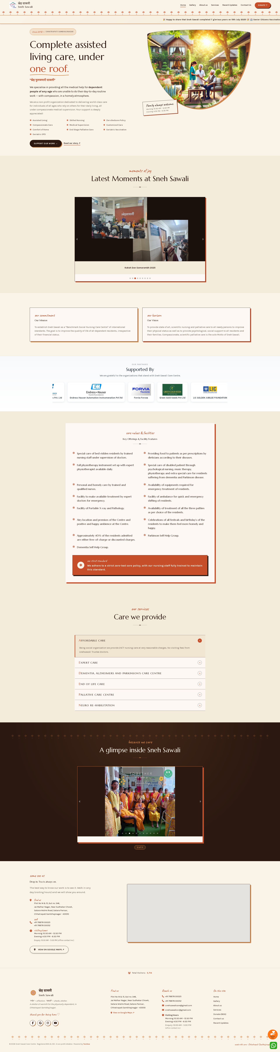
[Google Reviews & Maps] (40, 1023)
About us (203, 5)
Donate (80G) (219, 1014)
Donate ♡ (262, 5)
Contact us (218, 1018)
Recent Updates (229, 5)
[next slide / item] (203, 239)
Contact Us (246, 5)
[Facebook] (33, 1023)
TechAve (86, 1044)
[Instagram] (48, 1023)
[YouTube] (55, 1023)
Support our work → (46, 143)
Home (183, 5)
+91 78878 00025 (42, 922)
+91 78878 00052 (42, 925)
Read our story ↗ (72, 143)
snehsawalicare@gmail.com (178, 1005)
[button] (130, 278)
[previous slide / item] (77, 239)
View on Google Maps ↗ (50, 949)
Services (215, 5)
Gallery (192, 5)
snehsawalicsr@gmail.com (178, 1010)
